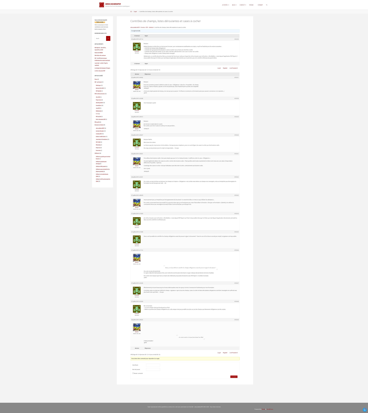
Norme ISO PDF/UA (99, 52)
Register (225, 68)
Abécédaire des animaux (100, 55)
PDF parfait (97, 122)
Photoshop (98, 145)
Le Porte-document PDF (100, 70)
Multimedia (98, 111)
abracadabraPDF (135, 27)
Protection (98, 150)
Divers (96, 79)
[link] (267, 5)
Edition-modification (100, 136)
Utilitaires (97, 153)
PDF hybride (98, 91)
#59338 (237, 98)
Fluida (263, 409)
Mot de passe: (136, 369)
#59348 (237, 301)
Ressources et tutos (99, 124)
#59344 (237, 213)
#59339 (237, 117)
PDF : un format (98, 82)
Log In (219, 68)
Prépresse (98, 147)
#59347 (237, 283)
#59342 (237, 177)
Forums (143, 27)
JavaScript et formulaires (101, 139)
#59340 (237, 135)
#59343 (237, 195)
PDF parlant (98, 116)
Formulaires (98, 105)
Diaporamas (98, 99)
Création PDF (99, 133)
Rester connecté (138, 373)
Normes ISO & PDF (100, 88)
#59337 (237, 77)
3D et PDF (98, 97)
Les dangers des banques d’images (102, 68)
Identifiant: (135, 365)
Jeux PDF (98, 108)
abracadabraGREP (100, 128)
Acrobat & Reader (100, 131)
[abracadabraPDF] (101, 5)
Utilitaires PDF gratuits (101, 166)
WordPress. (270, 409)
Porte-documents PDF (101, 119)
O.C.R (97, 113)
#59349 (237, 320)
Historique (98, 85)
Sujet (135, 11)
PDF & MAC (98, 142)
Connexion (234, 376)
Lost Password (234, 68)
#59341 (237, 154)
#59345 (237, 232)
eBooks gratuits (99, 102)
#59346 (237, 250)
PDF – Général (149, 27)
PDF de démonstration (100, 93)
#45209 (237, 39)
